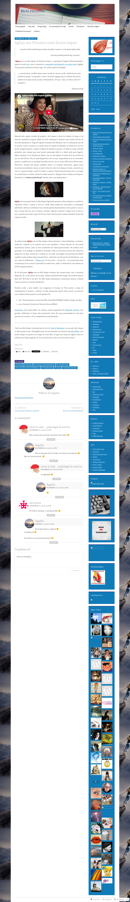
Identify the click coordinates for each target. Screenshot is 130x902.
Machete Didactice (99, 462)
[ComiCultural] (107, 728)
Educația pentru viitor (100, 454)
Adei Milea (75, 331)
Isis (94, 392)
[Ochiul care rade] (96, 864)
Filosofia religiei (93, 26)
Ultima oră (39, 260)
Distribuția (19, 310)
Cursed (95, 247)
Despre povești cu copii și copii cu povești (101, 145)
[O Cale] (107, 631)
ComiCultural (97, 426)
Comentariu (76, 570)
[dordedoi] (96, 665)
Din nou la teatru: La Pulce (101, 200)
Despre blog (42, 26)
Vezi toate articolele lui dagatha (24, 398)
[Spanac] (107, 788)
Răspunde (51, 439)
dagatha (33, 38)
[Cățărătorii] (96, 793)
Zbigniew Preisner (72, 310)
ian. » (98, 109)
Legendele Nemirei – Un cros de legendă (102, 179)
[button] (104, 46)
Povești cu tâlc (97, 467)
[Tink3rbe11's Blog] (107, 872)
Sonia (94, 350)
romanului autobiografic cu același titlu (60, 64)
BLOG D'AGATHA (33, 11)
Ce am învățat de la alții (57, 26)
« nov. (93, 109)
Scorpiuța (96, 405)
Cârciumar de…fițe (99, 332)
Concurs (20, 361)
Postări (71, 26)
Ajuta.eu (95, 368)
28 (111, 99)
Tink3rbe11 (96, 407)
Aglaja (19, 365)
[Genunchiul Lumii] (107, 800)
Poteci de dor (97, 345)
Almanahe (96, 324)
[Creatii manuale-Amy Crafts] (107, 703)
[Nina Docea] (96, 688)
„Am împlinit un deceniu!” (101, 167)
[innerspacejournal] (96, 619)
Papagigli (96, 397)
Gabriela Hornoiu (98, 337)
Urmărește (97, 268)
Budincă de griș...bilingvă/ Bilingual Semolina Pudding (101, 244)
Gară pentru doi (98, 389)
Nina (94, 342)
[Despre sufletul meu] (107, 881)
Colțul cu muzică (98, 423)
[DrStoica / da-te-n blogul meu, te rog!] (96, 723)
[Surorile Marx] (107, 847)
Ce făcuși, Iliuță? (98, 148)
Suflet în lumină (98, 436)
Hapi (94, 433)
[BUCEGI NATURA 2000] (96, 829)
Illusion (95, 340)
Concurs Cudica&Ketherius (45, 365)
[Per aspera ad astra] (96, 817)
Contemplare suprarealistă (101, 137)
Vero (94, 410)
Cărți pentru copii (98, 449)
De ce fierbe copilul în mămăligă (28, 368)
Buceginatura (97, 329)
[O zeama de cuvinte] (107, 764)
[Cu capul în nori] (107, 835)
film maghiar (48, 368)
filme (58, 368)
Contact (37, 31)
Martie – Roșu (97, 151)
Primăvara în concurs (23, 31)
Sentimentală (97, 164)
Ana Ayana (35, 503)
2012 (28, 64)
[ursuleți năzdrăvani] (107, 823)
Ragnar (95, 402)
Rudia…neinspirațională (100, 374)
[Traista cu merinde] (107, 740)
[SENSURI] (96, 700)
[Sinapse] (107, 619)
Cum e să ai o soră (98, 161)
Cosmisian (96, 428)
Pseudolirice (97, 400)
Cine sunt (31, 26)
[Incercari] (96, 630)
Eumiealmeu (97, 387)
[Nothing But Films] (107, 679)
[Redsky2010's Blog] (96, 852)
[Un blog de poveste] (107, 776)
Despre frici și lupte (99, 156)
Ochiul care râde (98, 394)
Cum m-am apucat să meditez (102, 159)
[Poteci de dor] (107, 715)
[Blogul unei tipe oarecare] (96, 653)
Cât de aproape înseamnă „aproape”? (27, 409)
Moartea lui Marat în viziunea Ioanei (102, 140)
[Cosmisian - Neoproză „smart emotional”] (107, 643)
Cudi (52, 328)
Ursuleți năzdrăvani (99, 470)
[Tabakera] (96, 875)
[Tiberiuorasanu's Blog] (96, 770)
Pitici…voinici (97, 465)
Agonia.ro (96, 366)
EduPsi (95, 457)
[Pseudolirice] (96, 887)
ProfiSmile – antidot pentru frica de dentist (101, 188)
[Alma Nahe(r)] (96, 840)
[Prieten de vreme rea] (96, 641)
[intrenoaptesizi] (96, 676)
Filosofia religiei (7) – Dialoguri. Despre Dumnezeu (102, 170)
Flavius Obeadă (97, 431)
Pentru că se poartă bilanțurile (73, 409)
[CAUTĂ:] (101, 66)
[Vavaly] (96, 782)
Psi (94, 348)
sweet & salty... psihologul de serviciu (49, 427)
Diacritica (96, 452)
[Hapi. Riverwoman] (96, 805)
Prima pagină (20, 26)
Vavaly (95, 353)
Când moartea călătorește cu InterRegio (102, 174)
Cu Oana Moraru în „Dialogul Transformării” (102, 196)
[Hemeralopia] (96, 712)
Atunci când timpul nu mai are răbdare (102, 133)
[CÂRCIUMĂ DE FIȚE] (107, 655)
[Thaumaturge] (96, 747)
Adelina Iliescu (97, 322)
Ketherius (60, 328)
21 (110, 94)
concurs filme (63, 365)
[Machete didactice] (107, 752)
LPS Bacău (96, 371)
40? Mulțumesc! (98, 154)
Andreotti (96, 327)
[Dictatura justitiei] (107, 860)
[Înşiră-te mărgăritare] (96, 735)
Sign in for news (97, 256)
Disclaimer (81, 26)
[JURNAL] (107, 691)
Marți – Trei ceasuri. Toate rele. (101, 192)
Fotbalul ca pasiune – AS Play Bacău (102, 183)
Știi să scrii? (96, 459)
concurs (29, 365)
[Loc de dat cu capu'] (107, 811)
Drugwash (96, 335)
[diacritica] (107, 667)
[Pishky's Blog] (96, 758)
